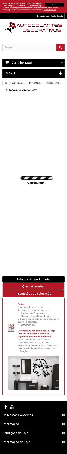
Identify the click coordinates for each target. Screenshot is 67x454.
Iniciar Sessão (57, 16)
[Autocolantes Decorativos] (33, 27)
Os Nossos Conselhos (17, 415)
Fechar (54, 4)
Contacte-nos (43, 16)
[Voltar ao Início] (6, 83)
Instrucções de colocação (33, 293)
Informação (10, 424)
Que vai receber (33, 286)
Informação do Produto (33, 279)
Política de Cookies (50, 10)
